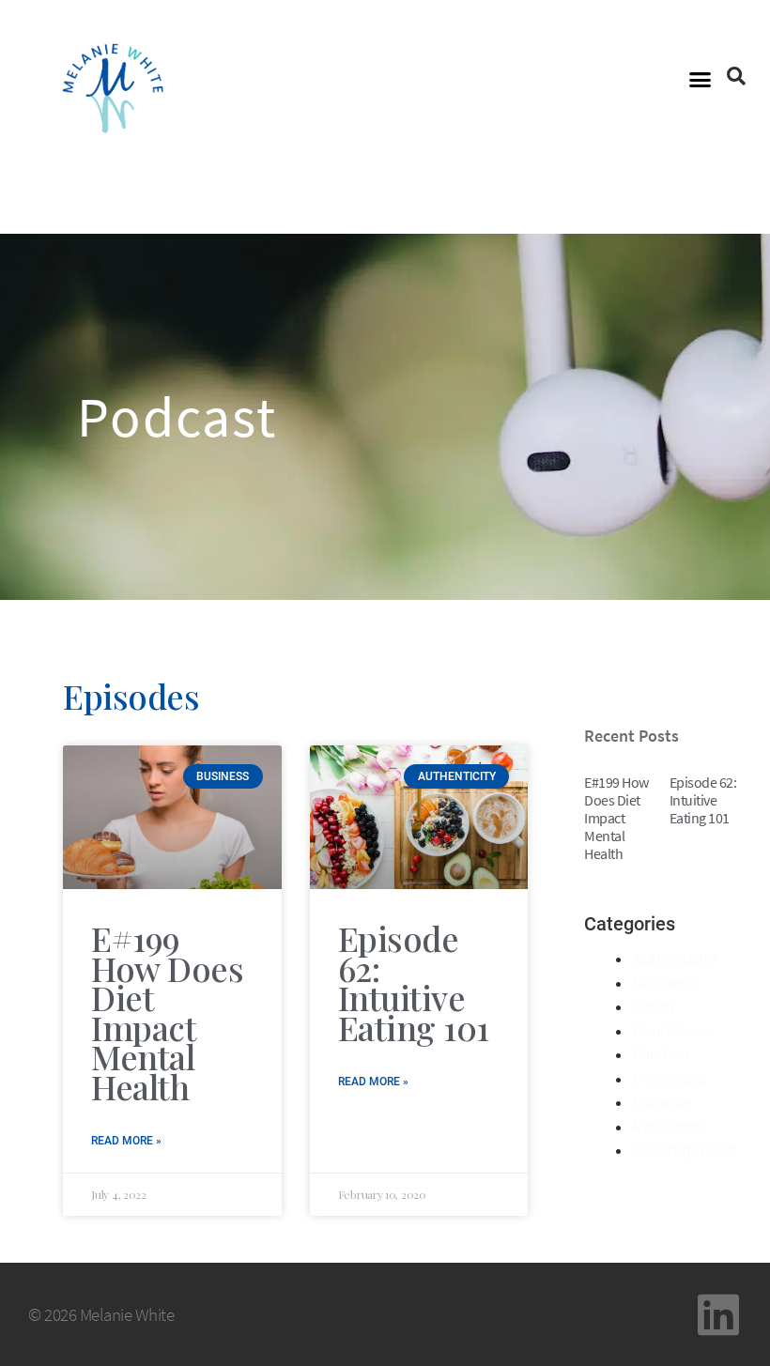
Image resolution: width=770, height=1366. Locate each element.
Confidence (672, 1030)
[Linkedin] (718, 1314)
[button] (700, 80)
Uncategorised (684, 1150)
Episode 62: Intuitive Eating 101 (413, 982)
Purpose (662, 1102)
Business (664, 983)
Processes (670, 1078)
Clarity (654, 1006)
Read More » (126, 1140)
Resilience (668, 1126)
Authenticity (674, 958)
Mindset (661, 1054)
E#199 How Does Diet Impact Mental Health (167, 1012)
